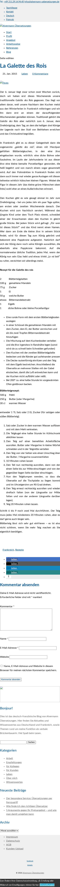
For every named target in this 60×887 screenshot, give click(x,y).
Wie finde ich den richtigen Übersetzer (27, 806)
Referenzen (12, 48)
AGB (8, 844)
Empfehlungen (14, 762)
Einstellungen (47, 885)
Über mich (11, 778)
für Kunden (12, 770)
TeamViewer (11, 8)
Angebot (10, 40)
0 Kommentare (40, 74)
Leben (25, 74)
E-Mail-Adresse (9, 648)
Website (4, 657)
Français (10, 20)
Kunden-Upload (14, 848)
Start (9, 32)
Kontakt (10, 12)
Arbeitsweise (13, 44)
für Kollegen (12, 766)
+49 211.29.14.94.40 (14, 2)
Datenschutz (13, 841)
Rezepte (19, 550)
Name (4, 639)
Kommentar (7, 606)
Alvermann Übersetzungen (33, 873)
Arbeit (9, 758)
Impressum (12, 837)
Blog (8, 52)
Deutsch (10, 16)
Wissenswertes (14, 782)
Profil (9, 36)
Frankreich (8, 550)
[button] (12, 559)
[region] (30, 694)
